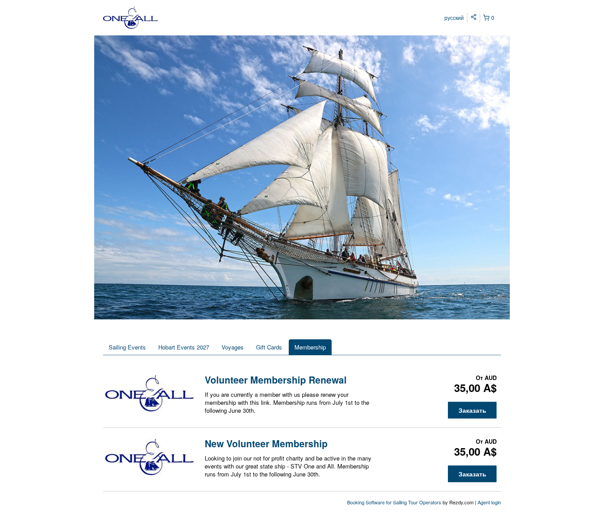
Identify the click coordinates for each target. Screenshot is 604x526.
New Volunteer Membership (266, 443)
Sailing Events (127, 347)
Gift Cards (269, 347)
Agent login (489, 502)
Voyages (233, 347)
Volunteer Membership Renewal (276, 379)
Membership (310, 347)
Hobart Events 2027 (183, 347)
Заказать (472, 410)
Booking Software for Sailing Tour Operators (395, 502)
